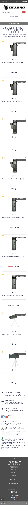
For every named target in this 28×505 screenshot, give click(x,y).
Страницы (4, 1)
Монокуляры (23, 34)
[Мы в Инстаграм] (14, 492)
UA (12, 1)
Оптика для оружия (13, 34)
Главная (4, 34)
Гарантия (13, 475)
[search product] (23, 12)
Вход (16, 1)
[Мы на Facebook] (11, 492)
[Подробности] (15, 59)
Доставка (13, 472)
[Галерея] (13, 59)
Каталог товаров (14, 23)
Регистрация (24, 1)
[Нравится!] (25, 42)
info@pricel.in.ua (15, 16)
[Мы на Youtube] (16, 492)
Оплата (13, 474)
